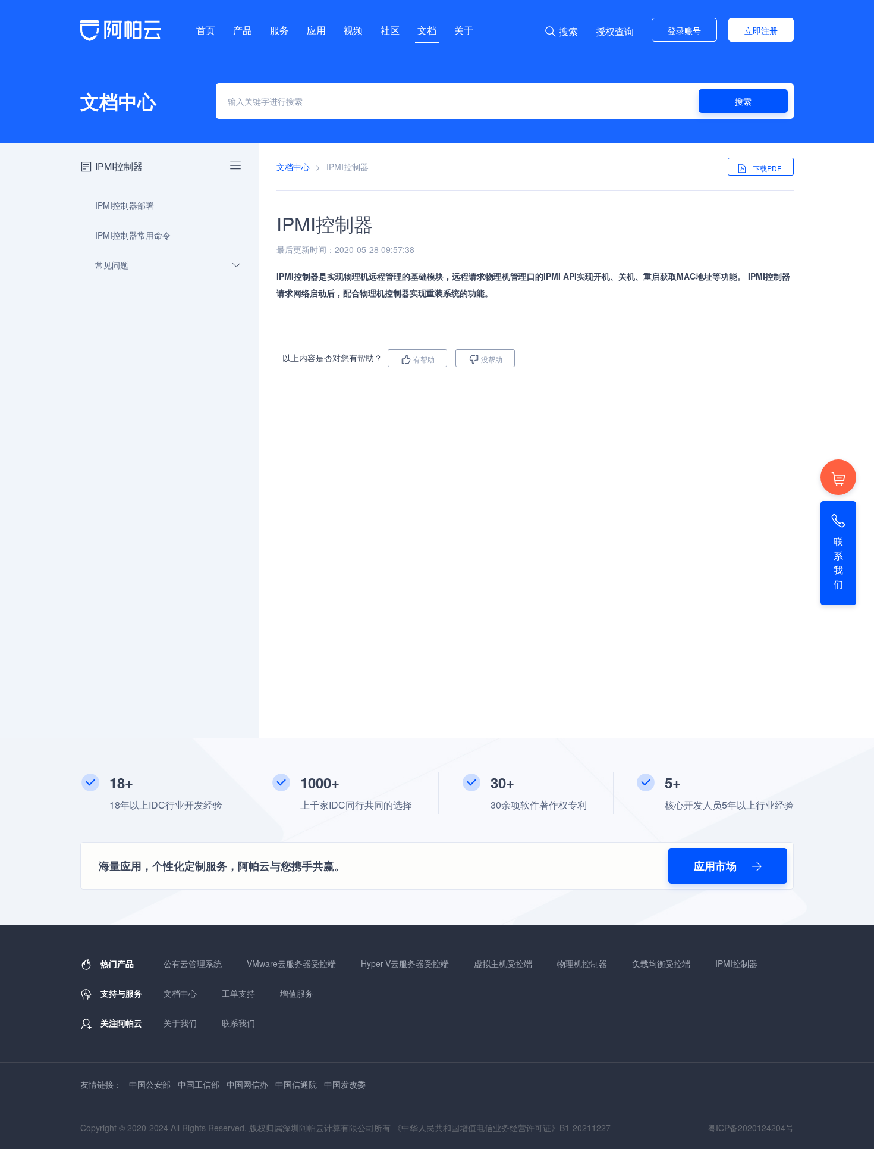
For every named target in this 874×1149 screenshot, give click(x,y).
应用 (316, 30)
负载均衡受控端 (661, 963)
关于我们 (180, 1023)
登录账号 (684, 30)
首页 (205, 30)
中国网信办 (247, 1084)
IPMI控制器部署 (124, 205)
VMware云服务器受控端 (291, 963)
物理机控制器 (582, 963)
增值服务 (296, 993)
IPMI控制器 (736, 963)
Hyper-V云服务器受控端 (405, 963)
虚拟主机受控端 (503, 963)
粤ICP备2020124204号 (751, 1128)
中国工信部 (198, 1084)
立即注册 (761, 30)
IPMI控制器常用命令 (133, 235)
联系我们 (238, 1023)
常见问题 (111, 265)
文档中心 (293, 167)
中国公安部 (150, 1084)
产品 (242, 30)
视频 (353, 30)
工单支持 (238, 993)
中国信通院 (296, 1084)
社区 (390, 30)
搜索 (743, 101)
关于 (463, 30)
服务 (279, 30)
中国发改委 (345, 1084)
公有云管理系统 (193, 963)
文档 (426, 30)
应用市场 (717, 866)
